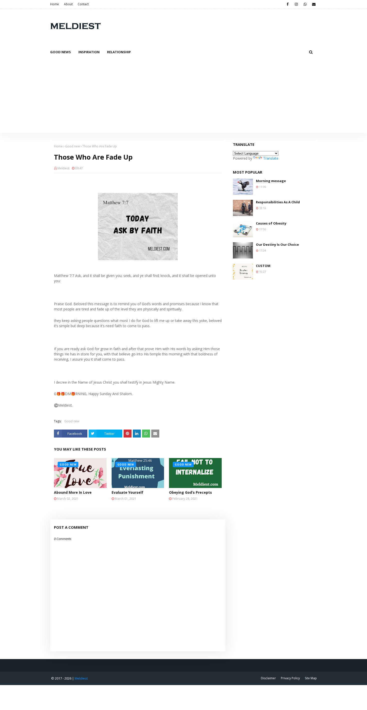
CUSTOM (263, 265)
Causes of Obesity (271, 223)
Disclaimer (268, 678)
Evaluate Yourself (127, 492)
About (68, 4)
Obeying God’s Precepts (190, 492)
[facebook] (287, 4)
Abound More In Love (73, 492)
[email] (314, 4)
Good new (72, 146)
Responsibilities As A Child (278, 202)
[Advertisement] (183, 95)
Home (54, 4)
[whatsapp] (305, 4)
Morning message (271, 181)
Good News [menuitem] (60, 52)
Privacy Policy (290, 678)
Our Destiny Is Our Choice (277, 244)
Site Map (311, 678)
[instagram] (296, 4)
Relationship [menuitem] (119, 52)
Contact (83, 4)
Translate (270, 158)
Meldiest (63, 168)
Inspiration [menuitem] (89, 52)
